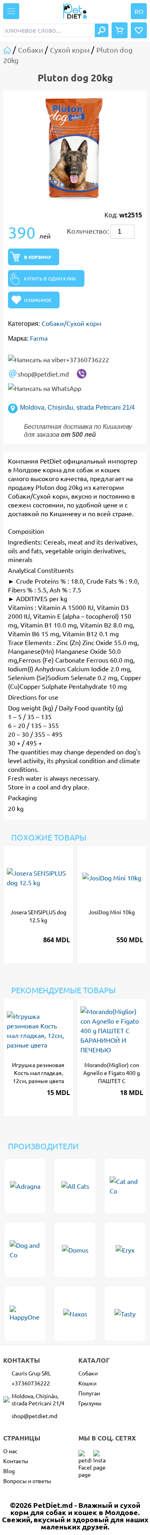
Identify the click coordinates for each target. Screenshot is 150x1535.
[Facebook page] (84, 1456)
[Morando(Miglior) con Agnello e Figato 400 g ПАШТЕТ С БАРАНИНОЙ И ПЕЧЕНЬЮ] (112, 1030)
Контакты (15, 1460)
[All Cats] (75, 1186)
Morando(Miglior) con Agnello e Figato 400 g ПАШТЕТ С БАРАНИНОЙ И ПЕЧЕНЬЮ (111, 1073)
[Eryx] (125, 1249)
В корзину (37, 257)
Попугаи (89, 1393)
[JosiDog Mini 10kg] (112, 877)
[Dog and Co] (25, 1249)
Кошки (87, 1383)
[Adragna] (25, 1186)
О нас (10, 1450)
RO (138, 11)
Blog (9, 1470)
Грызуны (90, 1403)
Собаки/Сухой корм (72, 323)
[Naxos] (75, 1313)
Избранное (38, 300)
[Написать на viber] (81, 374)
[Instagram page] (99, 1456)
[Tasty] (125, 1313)
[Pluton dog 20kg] (75, 148)
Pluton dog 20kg (59, 487)
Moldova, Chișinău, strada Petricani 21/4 (77, 407)
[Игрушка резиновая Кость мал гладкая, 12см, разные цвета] (38, 1030)
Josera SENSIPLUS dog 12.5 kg (38, 915)
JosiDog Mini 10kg (111, 911)
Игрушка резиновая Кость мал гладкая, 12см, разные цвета (38, 1072)
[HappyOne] (25, 1313)
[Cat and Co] (125, 1186)
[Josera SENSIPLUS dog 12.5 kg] (65, 853)
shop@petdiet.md (43, 374)
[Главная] (8, 49)
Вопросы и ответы (27, 1480)
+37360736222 (87, 359)
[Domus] (75, 1249)
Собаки (88, 1373)
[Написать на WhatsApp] (44, 388)
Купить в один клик (50, 278)
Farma (39, 338)
